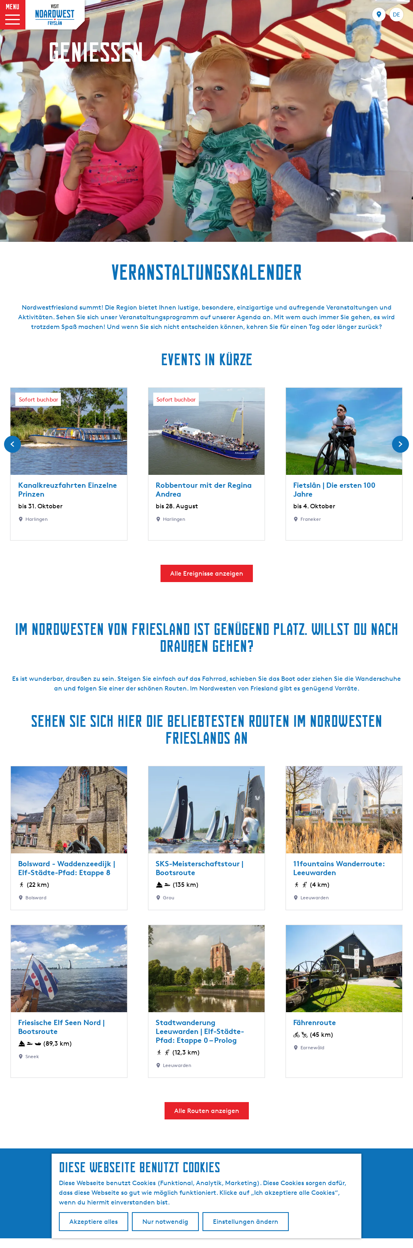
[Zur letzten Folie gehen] (12, 444)
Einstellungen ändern (245, 1221)
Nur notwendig (165, 1221)
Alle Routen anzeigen (206, 1111)
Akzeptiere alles (93, 1221)
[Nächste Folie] (400, 444)
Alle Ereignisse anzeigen (206, 573)
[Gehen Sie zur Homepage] (54, 14)
